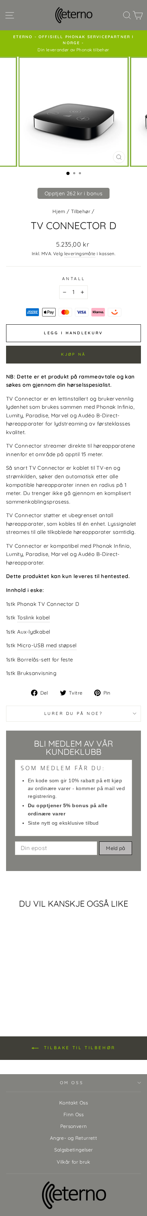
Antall (73, 278)
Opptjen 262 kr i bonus (73, 193)
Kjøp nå (73, 354)
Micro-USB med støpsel (47, 645)
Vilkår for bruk (73, 1162)
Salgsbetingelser (73, 1150)
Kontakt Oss (73, 1102)
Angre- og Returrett (73, 1138)
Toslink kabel (33, 617)
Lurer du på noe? (73, 713)
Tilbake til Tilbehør (78, 1047)
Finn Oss (73, 1114)
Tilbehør (80, 211)
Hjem (58, 211)
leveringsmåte (80, 253)
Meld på (115, 848)
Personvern (73, 1126)
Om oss (71, 1082)
